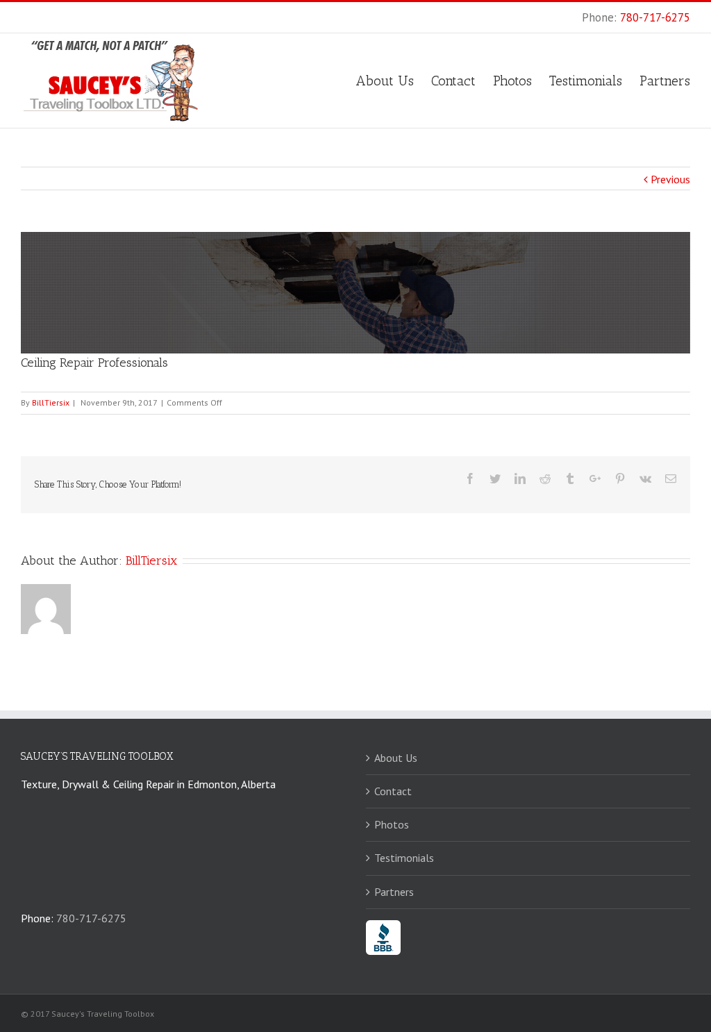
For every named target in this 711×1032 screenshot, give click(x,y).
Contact (393, 791)
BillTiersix (50, 402)
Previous (670, 179)
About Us (395, 758)
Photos (391, 824)
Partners (394, 892)
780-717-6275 (655, 17)
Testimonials (404, 858)
